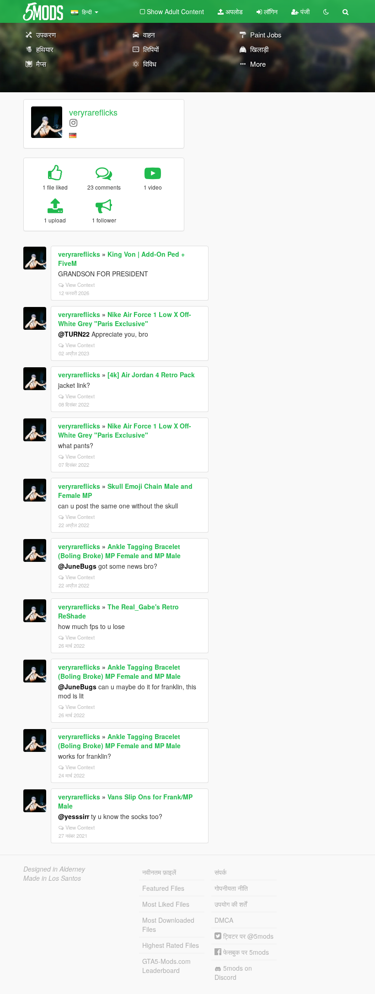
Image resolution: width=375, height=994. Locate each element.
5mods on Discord (233, 972)
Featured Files (163, 888)
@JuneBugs (77, 566)
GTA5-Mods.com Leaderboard (166, 966)
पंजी (304, 11)
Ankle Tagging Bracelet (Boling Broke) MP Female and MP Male (119, 551)
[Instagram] (73, 122)
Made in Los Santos (52, 878)
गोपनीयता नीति (231, 888)
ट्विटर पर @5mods (247, 936)
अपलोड (233, 11)
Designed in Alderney (54, 868)
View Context (80, 284)
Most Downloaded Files (168, 924)
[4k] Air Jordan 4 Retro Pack (151, 374)
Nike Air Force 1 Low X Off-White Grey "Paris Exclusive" (124, 319)
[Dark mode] (326, 11)
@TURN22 (74, 333)
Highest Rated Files (170, 945)
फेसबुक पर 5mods (245, 952)
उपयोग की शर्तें (230, 904)
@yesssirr (73, 816)
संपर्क (220, 872)
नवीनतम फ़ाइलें (159, 872)
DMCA (223, 920)
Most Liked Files (165, 904)
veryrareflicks (93, 112)
